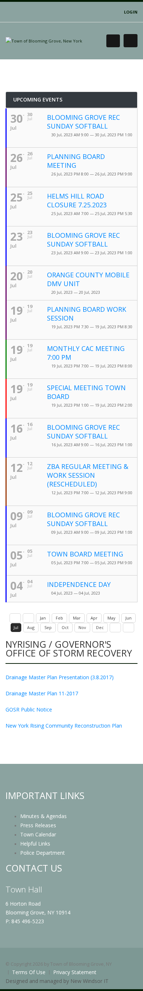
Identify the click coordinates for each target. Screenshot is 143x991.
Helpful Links (35, 843)
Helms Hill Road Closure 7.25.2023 (77, 200)
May (111, 618)
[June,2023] (28, 618)
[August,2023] (115, 627)
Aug (30, 627)
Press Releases (38, 825)
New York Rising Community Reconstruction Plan (64, 725)
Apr (94, 618)
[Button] (131, 40)
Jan (43, 618)
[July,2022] (15, 618)
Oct (65, 627)
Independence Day (79, 584)
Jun (128, 618)
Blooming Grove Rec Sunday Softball (83, 121)
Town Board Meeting (85, 554)
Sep (48, 627)
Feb (59, 618)
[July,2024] (128, 627)
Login (131, 12)
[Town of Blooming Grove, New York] (44, 40)
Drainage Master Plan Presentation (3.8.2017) (60, 677)
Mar (77, 618)
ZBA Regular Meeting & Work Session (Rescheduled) (87, 475)
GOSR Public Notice (29, 709)
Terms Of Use (28, 972)
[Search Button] (113, 40)
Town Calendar (38, 834)
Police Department (42, 852)
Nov (82, 627)
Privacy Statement (74, 972)
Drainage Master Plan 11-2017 (42, 693)
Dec (100, 627)
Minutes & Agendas (43, 816)
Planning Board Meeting (76, 161)
